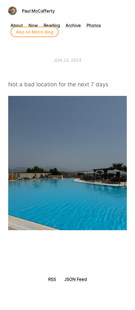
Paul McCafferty (38, 10)
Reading (52, 25)
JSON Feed (75, 279)
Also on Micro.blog (34, 31)
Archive (73, 25)
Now (33, 25)
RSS (52, 279)
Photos (94, 25)
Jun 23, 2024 (67, 60)
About (16, 25)
